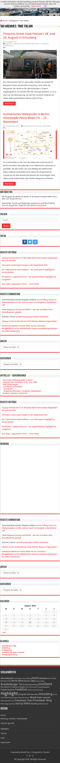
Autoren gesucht (7, 723)
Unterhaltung (8, 46)
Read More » (9, 104)
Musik (33, 697)
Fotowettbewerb (43, 687)
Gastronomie (19, 44)
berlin (35, 678)
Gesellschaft (29, 44)
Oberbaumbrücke (8, 701)
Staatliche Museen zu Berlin (13, 652)
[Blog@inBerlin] (30, 8)
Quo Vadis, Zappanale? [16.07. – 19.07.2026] (20, 284)
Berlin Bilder (51, 678)
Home (4, 21)
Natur (40, 697)
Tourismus (44, 44)
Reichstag (4, 704)
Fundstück (21, 689)
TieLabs (46, 752)
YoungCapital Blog (9, 654)
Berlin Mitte (17, 681)
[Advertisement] (30, 477)
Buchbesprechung (30, 684)
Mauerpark (13, 698)
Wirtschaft (47, 126)
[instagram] (35, 242)
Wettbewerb (43, 704)
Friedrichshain (8, 689)
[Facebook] (24, 242)
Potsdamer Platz (23, 700)
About (3, 715)
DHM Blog (6, 648)
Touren (4, 733)
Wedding (35, 704)
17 (6, 622)
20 (30, 622)
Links (3, 738)
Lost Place (5, 698)
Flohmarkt (33, 687)
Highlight (9, 693)
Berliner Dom (6, 681)
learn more (36, 6)
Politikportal (7, 650)
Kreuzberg (45, 694)
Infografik (22, 694)
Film (27, 687)
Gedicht (30, 690)
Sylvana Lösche (8, 321)
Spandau (11, 704)
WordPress (25, 752)
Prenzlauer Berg (42, 700)
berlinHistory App (9, 646)
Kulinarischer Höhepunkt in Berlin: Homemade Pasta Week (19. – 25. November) (26, 117)
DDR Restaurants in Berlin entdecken (33, 317)
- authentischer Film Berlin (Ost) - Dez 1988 (19, 382)
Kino (37, 694)
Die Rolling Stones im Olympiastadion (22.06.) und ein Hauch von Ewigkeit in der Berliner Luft (29, 302)
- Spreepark (7, 389)
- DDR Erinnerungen (10, 384)
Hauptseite (41, 205)
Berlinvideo (40, 681)
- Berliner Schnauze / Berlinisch (14, 393)
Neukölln (46, 697)
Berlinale (43, 678)
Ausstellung (27, 678)
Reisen (37, 44)
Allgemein (9, 44)
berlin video (30, 681)
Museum (26, 698)
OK (45, 6)
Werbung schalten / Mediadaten (14, 719)
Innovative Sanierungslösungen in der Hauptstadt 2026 (24, 265)
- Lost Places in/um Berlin (12, 387)
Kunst (55, 694)
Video (27, 703)
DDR (41, 684)
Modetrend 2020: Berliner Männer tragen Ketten (37, 321)
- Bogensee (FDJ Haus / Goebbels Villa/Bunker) (21, 391)
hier (19, 199)
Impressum (5, 742)
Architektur (18, 678)
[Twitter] (30, 242)
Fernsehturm (6, 687)
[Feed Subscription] (59, 26)
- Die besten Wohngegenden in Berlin (17, 380)
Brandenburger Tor (12, 684)
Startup (19, 703)
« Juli (4, 632)
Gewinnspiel (38, 690)
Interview (31, 694)
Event (48, 684)
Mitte (20, 698)
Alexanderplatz (7, 678)
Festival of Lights (18, 687)
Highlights (5, 729)
